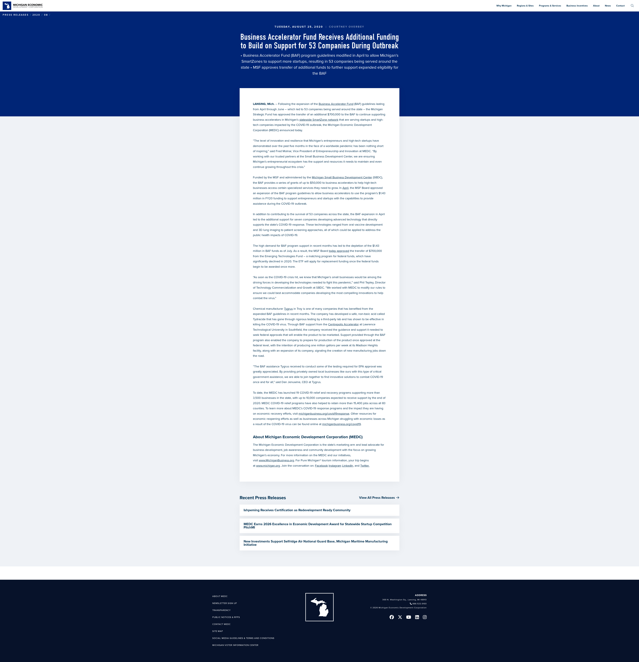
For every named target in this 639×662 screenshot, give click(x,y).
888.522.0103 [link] (420, 603)
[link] (23, 5)
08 (46, 14)
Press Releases (16, 14)
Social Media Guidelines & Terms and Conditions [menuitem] (243, 638)
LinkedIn (347, 465)
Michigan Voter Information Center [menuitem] (235, 645)
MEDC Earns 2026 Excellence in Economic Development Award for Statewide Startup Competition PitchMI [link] (318, 526)
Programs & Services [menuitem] (550, 5)
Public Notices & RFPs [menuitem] (226, 617)
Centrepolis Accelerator (343, 324)
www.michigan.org (268, 465)
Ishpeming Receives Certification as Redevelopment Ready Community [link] (297, 510)
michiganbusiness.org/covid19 (341, 424)
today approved (339, 251)
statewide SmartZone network (318, 120)
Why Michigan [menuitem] (504, 5)
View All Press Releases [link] (377, 498)
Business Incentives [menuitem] (577, 5)
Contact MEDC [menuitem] (221, 624)
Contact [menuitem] (620, 5)
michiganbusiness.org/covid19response (324, 413)
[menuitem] (632, 5)
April (345, 188)
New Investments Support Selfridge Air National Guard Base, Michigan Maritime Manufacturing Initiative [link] (316, 543)
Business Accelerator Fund (336, 104)
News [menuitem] (608, 5)
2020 (36, 14)
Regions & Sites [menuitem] (525, 5)
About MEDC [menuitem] (220, 596)
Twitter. (364, 465)
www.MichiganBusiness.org (276, 460)
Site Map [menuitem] (217, 631)
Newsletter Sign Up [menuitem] (224, 603)
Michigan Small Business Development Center (342, 177)
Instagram (335, 465)
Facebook (321, 465)
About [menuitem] (596, 5)
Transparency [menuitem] (221, 610)
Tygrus (288, 309)
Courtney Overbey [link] (346, 26)
